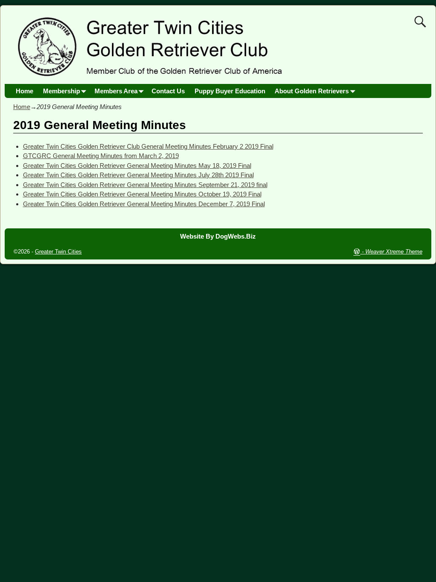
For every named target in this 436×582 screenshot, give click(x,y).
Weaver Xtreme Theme (393, 251)
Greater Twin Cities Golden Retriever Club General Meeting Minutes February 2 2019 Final (148, 146)
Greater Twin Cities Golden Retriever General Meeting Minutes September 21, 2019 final (145, 184)
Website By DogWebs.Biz (218, 236)
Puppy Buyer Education (230, 91)
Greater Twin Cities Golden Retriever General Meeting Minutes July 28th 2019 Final (138, 175)
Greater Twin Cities (58, 251)
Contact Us (168, 91)
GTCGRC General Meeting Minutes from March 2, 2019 (101, 155)
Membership (61, 91)
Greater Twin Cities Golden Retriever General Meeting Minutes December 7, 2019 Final (144, 203)
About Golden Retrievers (312, 91)
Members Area (116, 91)
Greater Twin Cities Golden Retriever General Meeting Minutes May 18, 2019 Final (137, 165)
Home (24, 91)
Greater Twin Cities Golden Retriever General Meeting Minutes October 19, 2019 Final (142, 194)
